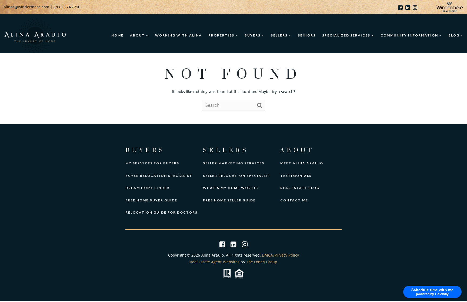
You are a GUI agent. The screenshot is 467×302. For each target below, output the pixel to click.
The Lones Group (262, 261)
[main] (233, 88)
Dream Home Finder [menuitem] (147, 188)
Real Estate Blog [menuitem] (299, 188)
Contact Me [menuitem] (294, 200)
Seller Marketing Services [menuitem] (233, 163)
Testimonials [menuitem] (296, 176)
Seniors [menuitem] (307, 35)
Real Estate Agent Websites (215, 261)
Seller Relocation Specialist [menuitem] (237, 176)
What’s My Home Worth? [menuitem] (231, 188)
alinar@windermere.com (26, 6)
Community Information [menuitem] (410, 35)
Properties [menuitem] (221, 35)
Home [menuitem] (117, 35)
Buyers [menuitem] (253, 35)
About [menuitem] (138, 35)
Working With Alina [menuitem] (178, 35)
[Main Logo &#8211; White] (35, 35)
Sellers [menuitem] (280, 35)
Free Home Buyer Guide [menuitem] (151, 200)
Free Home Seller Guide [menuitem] (229, 200)
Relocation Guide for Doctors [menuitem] (161, 212)
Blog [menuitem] (454, 35)
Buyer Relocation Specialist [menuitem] (158, 176)
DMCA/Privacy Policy (280, 255)
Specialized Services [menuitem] (346, 35)
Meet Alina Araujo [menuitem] (301, 163)
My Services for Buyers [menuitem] (152, 163)
